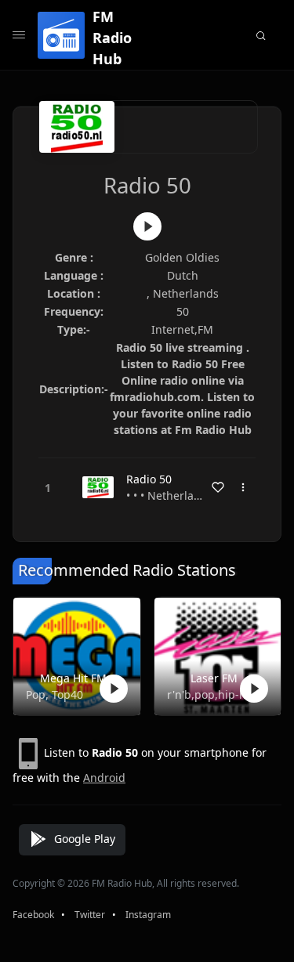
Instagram (148, 914)
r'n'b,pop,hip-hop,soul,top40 (215, 694)
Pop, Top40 (54, 694)
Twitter (89, 914)
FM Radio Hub (112, 37)
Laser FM (214, 678)
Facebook (33, 914)
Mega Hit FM (73, 678)
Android (104, 777)
